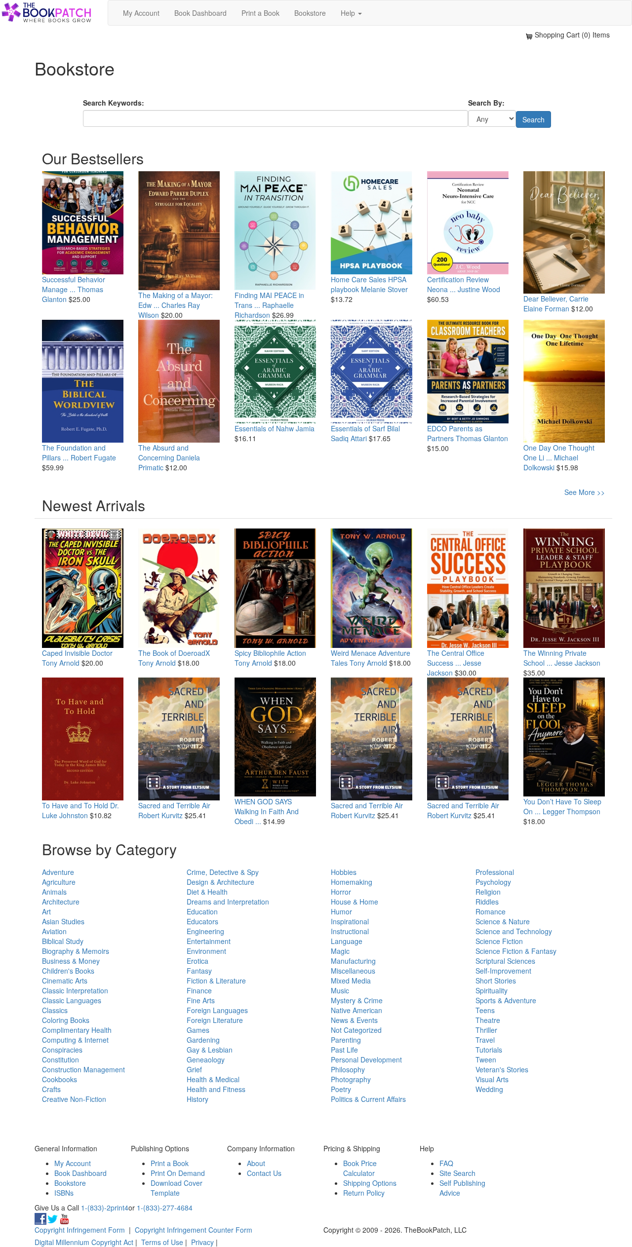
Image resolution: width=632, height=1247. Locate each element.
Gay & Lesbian (210, 1050)
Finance (199, 990)
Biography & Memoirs (75, 951)
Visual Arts (492, 1079)
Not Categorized (356, 1030)
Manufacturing (353, 961)
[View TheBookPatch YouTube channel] (64, 1217)
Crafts (51, 1089)
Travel (485, 1040)
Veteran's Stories (501, 1069)
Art (46, 911)
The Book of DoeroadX (174, 653)
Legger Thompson (571, 811)
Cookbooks (59, 1079)
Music (340, 990)
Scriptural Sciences (505, 961)
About (256, 1163)
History (197, 1099)
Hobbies (343, 872)
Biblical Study (62, 941)
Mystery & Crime (357, 1000)
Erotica (197, 961)
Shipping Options (369, 1183)
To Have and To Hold (75, 805)
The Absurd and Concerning (163, 452)
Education (202, 911)
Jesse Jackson (577, 663)
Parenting (346, 1040)
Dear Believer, (545, 298)
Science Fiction (499, 941)
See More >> (584, 492)
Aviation (54, 931)
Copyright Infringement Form (80, 1230)
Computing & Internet (75, 1040)
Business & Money (71, 961)
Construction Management (83, 1069)
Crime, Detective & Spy (223, 872)
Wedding (489, 1089)
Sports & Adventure (505, 1000)
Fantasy (199, 971)
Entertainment (209, 941)
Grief (194, 1069)
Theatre (487, 1020)
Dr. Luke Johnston (80, 810)
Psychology (493, 882)
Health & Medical (213, 1079)
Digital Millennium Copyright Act (84, 1242)
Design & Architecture (220, 882)
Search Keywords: (113, 103)
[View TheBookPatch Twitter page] (52, 1217)
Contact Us (264, 1173)
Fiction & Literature (216, 980)
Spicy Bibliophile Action (270, 653)
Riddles (487, 902)
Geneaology (206, 1059)
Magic (340, 951)
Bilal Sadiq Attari (365, 433)
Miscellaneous (353, 971)
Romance (490, 911)
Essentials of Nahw (264, 428)
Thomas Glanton (482, 438)
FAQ (446, 1163)
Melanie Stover (384, 289)
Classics (55, 1010)
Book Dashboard (200, 13)
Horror (341, 892)
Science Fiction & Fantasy (515, 951)
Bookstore (310, 13)
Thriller (486, 1030)
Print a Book (260, 13)
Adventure (58, 872)
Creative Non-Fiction (74, 1099)
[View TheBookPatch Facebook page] (40, 1217)
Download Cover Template (176, 1188)
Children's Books (68, 971)
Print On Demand (178, 1173)
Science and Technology (513, 931)
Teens (485, 1010)
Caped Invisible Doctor (77, 653)
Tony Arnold (60, 663)
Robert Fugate (93, 457)
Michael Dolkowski (550, 462)
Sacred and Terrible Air (174, 805)
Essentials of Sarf (358, 428)
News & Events (354, 1020)
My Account (141, 13)
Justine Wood (479, 289)
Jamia (305, 428)
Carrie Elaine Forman (556, 303)
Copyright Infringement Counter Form (193, 1230)
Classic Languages (71, 1000)
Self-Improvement (503, 971)
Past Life (344, 1050)
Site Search (457, 1173)
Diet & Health (207, 892)
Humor (341, 911)
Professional (494, 872)
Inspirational (350, 921)
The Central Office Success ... (455, 658)
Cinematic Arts (64, 980)
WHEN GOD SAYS (263, 801)
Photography (351, 1079)
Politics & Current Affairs (368, 1099)
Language (346, 941)
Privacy (202, 1242)
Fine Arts (201, 1000)
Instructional (350, 931)
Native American (356, 1010)
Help (349, 13)
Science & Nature (502, 921)
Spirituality (491, 990)
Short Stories (495, 980)
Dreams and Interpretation (228, 902)
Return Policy (364, 1193)
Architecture (60, 902)
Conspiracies (62, 1050)
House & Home (354, 902)
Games (198, 1030)
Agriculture (59, 882)
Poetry (341, 1089)
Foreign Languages (217, 1010)
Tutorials (488, 1050)
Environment (206, 951)
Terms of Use (162, 1242)
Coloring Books (65, 1020)
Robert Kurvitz (160, 815)
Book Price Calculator (360, 1168)
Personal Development (366, 1059)
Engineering (205, 931)
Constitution (60, 1059)
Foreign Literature (215, 1020)
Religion (488, 892)
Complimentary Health (77, 1030)
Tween (485, 1059)
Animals (54, 892)
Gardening (203, 1040)
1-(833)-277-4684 (165, 1207)
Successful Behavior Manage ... (73, 284)
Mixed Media (351, 980)
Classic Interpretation (75, 990)
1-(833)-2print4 (104, 1207)
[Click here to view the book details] (82, 223)
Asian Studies (63, 921)
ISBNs (64, 1193)
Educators (202, 921)
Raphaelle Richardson (264, 310)
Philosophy (348, 1069)
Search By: (486, 103)
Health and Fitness (216, 1089)
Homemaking (351, 882)
